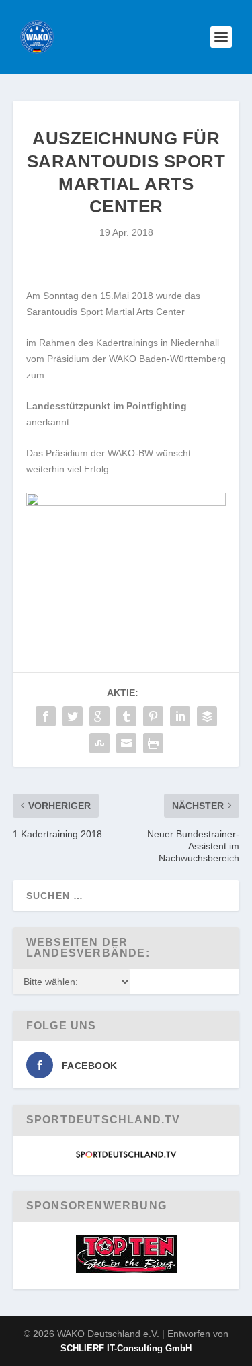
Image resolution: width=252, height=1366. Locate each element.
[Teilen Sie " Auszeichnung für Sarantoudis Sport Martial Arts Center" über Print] (153, 743)
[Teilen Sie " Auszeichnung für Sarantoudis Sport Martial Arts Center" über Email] (126, 743)
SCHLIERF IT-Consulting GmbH (126, 1348)
